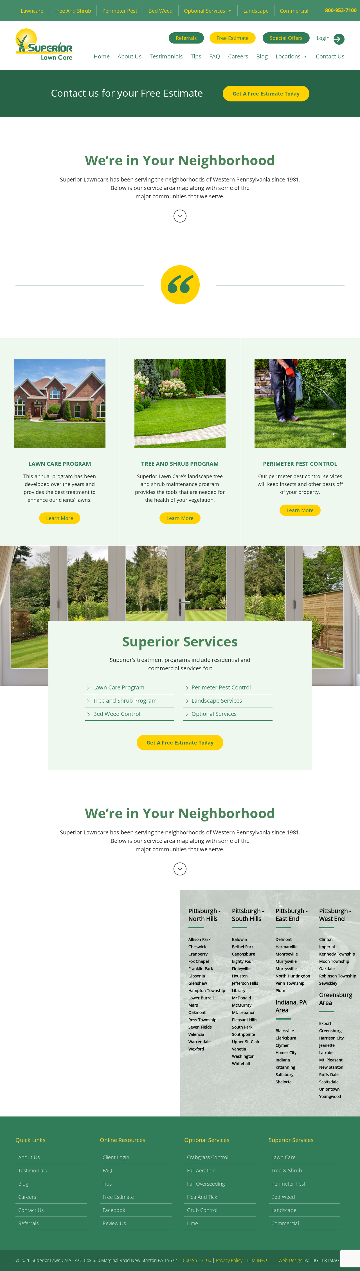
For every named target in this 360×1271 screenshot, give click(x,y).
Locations (288, 56)
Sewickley (328, 983)
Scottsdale (329, 1081)
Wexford (196, 1049)
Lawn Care (283, 1157)
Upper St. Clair (246, 1041)
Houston (240, 976)
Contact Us (330, 56)
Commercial (294, 10)
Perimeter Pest (119, 10)
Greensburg (330, 1030)
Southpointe (243, 1034)
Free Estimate (233, 38)
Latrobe (326, 1052)
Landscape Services (217, 700)
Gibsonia (196, 976)
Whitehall (241, 1063)
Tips (196, 56)
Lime (192, 1223)
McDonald (241, 997)
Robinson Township (337, 976)
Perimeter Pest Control (221, 687)
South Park (242, 1027)
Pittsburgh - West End (335, 915)
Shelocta (284, 1081)
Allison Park (199, 939)
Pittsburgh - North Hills (204, 915)
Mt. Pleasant (331, 1060)
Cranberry (198, 954)
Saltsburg (285, 1074)
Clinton (326, 939)
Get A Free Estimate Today (266, 93)
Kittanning (285, 1067)
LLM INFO (257, 1260)
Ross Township (202, 1019)
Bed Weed (160, 10)
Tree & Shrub (286, 1170)
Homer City (286, 1052)
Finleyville (241, 968)
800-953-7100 (341, 10)
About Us (130, 56)
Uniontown (329, 1089)
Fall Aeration (201, 1170)
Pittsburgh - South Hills (248, 915)
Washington (243, 1056)
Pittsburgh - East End (292, 915)
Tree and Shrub (73, 10)
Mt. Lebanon (244, 1012)
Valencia (196, 1034)
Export (325, 1023)
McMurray (241, 1005)
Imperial (327, 946)
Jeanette (327, 1045)
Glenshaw (197, 983)
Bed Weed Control (116, 714)
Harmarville (287, 946)
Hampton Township (206, 990)
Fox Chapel (198, 961)
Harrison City (331, 1038)
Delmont (284, 939)
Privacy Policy (229, 1260)
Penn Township (290, 983)
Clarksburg (286, 1038)
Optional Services (204, 10)
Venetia (239, 1049)
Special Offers (286, 38)
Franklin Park (200, 968)
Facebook (114, 1210)
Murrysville (286, 961)
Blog (262, 56)
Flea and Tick (202, 1196)
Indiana (283, 1060)
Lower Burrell (201, 997)
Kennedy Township (337, 954)
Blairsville (285, 1030)
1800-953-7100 (196, 1260)
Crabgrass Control (207, 1157)
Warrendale (199, 1041)
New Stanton (331, 1067)
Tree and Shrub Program (125, 700)
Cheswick (197, 946)
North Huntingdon (293, 976)
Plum (280, 990)
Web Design (290, 1260)
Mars (193, 1005)
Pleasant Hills (244, 1019)
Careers (238, 56)
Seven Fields (200, 1027)
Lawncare (32, 10)
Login (323, 38)
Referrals (186, 38)
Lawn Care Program (119, 687)
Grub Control (202, 1210)
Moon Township (334, 961)
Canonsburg (243, 954)
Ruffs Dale (329, 1074)
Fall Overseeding (206, 1183)
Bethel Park (242, 946)
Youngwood (330, 1096)
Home (102, 56)
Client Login (116, 1157)
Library (238, 990)
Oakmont (197, 1012)
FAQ (214, 56)
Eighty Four (242, 961)
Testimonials (166, 56)
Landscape (256, 10)
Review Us (114, 1223)
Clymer (282, 1045)
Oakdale (327, 968)
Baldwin (239, 939)
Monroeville (287, 954)
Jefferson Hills (245, 983)
